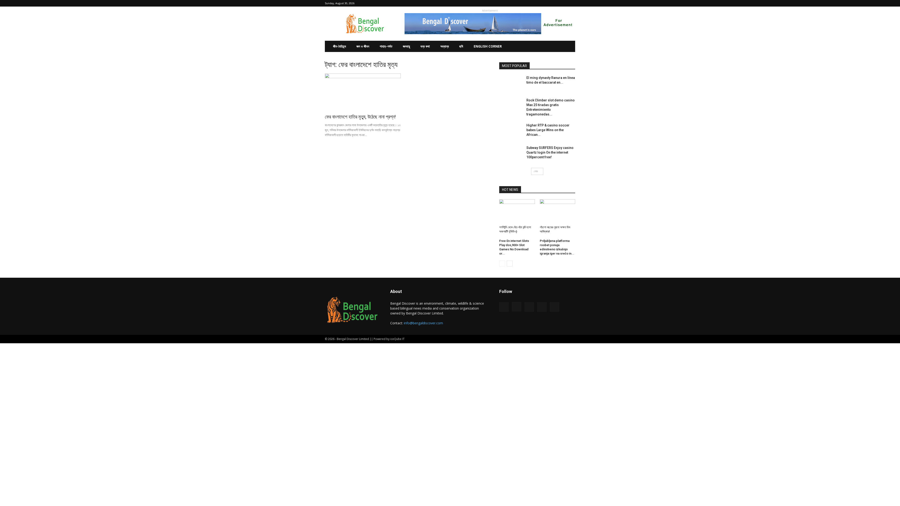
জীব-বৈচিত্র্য (339, 46)
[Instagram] (548, 3)
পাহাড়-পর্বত (386, 46)
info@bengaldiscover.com (423, 323)
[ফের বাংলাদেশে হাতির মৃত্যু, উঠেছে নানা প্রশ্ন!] (363, 92)
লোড (536, 171)
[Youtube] (571, 3)
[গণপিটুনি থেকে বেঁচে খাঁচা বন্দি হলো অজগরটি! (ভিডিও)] (517, 211)
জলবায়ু (406, 46)
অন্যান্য (444, 46)
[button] (533, 3)
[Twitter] (563, 3)
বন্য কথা (425, 46)
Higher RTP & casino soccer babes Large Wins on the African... (548, 130)
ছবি (461, 46)
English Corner (488, 46)
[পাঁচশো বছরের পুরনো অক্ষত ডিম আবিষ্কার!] (557, 211)
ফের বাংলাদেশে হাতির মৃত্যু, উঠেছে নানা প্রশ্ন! (360, 117)
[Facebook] (540, 3)
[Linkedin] (556, 3)
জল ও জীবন (362, 46)
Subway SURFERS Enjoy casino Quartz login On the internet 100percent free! (550, 152)
